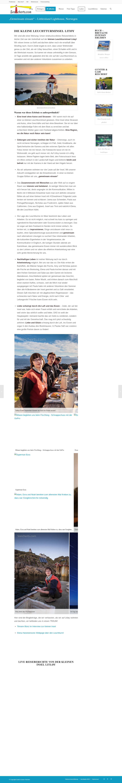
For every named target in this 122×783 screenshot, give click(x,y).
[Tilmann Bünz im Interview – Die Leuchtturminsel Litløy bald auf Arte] (2, 391)
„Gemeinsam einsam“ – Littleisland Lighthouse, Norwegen (43, 19)
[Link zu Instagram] (104, 779)
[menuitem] (13, 1)
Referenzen (34, 2)
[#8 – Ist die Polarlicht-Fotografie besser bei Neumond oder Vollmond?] (120, 391)
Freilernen (12, 2)
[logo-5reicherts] (20, 9)
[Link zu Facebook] (107, 779)
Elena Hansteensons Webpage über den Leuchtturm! (40, 633)
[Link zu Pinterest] (111, 779)
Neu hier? (21, 2)
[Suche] (110, 9)
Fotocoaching (45, 2)
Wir (27, 2)
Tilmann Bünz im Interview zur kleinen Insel (36, 626)
